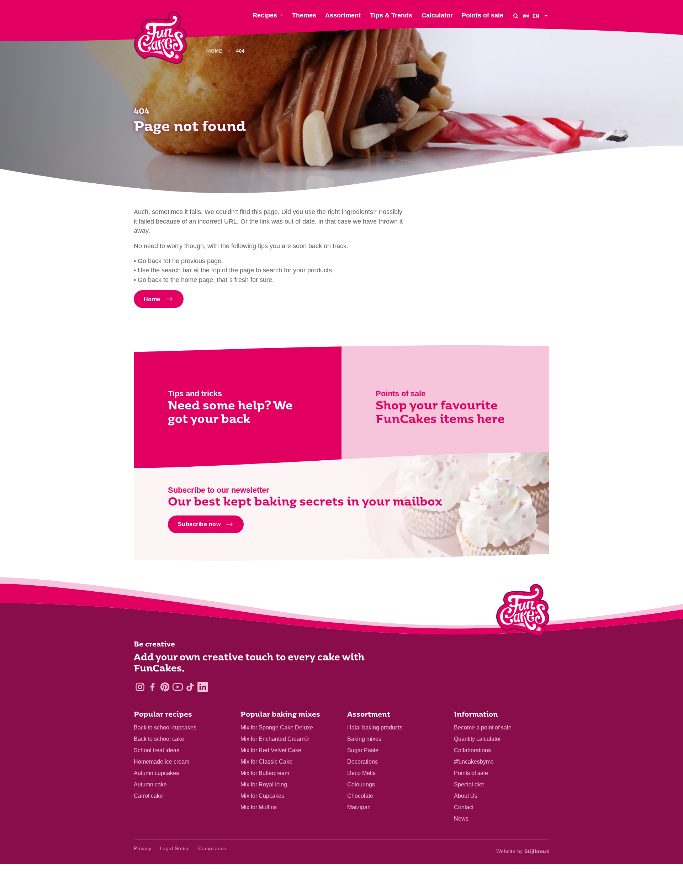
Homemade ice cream (161, 762)
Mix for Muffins (258, 807)
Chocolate (360, 796)
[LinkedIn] (202, 687)
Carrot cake (148, 796)
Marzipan (359, 807)
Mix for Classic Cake (266, 762)
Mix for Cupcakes (262, 796)
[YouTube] (177, 687)
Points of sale (471, 773)
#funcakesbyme (474, 762)
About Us (465, 796)
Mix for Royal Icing (263, 784)
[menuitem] (536, 15)
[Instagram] (140, 687)
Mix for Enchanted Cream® (274, 739)
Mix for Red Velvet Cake (270, 750)
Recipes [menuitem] (265, 15)
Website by (523, 851)
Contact (463, 807)
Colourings (361, 784)
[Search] (516, 16)
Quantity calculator (477, 739)
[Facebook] (152, 687)
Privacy (143, 848)
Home (215, 51)
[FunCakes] (160, 37)
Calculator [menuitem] (437, 15)
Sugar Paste (362, 750)
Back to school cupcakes (165, 727)
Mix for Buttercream (264, 773)
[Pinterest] (165, 687)
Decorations (362, 762)
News (461, 819)
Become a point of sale (483, 727)
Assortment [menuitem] (343, 15)
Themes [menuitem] (304, 15)
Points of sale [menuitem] (482, 15)
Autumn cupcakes (156, 773)
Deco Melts (361, 773)
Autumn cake (150, 784)
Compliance (212, 848)
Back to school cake (159, 739)
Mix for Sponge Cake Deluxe (276, 727)
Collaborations (472, 750)
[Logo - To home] (523, 611)
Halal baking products (374, 727)
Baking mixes (364, 739)
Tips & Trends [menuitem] (391, 15)
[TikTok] (190, 687)
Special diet (469, 784)
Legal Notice (175, 848)
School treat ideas (156, 750)
